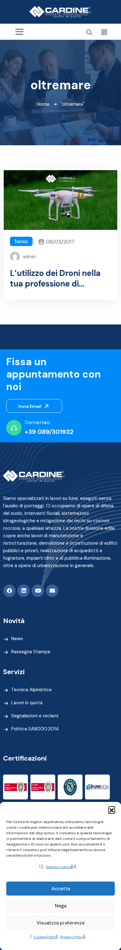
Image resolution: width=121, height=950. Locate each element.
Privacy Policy (72, 936)
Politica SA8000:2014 (35, 729)
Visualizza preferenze (61, 923)
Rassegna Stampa (30, 652)
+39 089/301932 (49, 432)
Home (43, 104)
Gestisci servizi (59, 866)
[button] (112, 810)
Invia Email (30, 406)
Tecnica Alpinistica (31, 690)
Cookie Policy (45, 936)
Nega (60, 906)
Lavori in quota (27, 703)
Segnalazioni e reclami (34, 716)
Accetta (61, 889)
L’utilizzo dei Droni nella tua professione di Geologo (55, 278)
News (21, 241)
